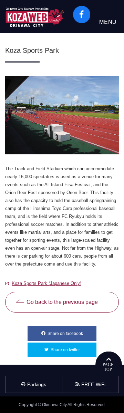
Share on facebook (72, 333)
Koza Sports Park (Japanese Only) (46, 283)
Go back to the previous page (62, 302)
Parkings (36, 384)
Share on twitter (73, 349)
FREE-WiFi (93, 384)
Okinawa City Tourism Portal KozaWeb (34, 16)
